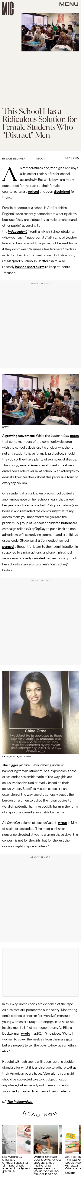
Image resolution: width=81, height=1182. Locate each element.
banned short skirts (29, 267)
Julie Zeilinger (15, 158)
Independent (17, 231)
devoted (38, 558)
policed (33, 191)
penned (8, 546)
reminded (27, 511)
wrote (62, 822)
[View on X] (40, 972)
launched (68, 523)
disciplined (62, 191)
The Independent (20, 1101)
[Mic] (8, 8)
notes (74, 435)
